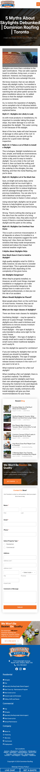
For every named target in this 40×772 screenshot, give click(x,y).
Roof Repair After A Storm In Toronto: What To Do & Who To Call (24, 426)
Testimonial (8, 741)
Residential (10, 544)
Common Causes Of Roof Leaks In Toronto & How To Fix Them (23, 435)
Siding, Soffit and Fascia (12, 699)
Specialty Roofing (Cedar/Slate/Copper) (17, 686)
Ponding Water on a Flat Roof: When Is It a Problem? (22, 408)
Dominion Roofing (16, 36)
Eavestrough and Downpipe (13, 696)
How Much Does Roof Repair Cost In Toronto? (23, 444)
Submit (20, 607)
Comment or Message (11, 589)
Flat (6, 683)
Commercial (10, 547)
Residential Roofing (27, 447)
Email (6, 520)
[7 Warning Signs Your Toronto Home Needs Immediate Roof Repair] (7, 454)
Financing (8, 734)
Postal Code (7, 583)
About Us (7, 731)
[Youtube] (24, 669)
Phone (6, 530)
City (5, 576)
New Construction (10, 692)
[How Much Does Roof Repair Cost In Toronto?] (7, 445)
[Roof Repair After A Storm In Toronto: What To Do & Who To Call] (7, 427)
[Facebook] (16, 669)
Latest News (25, 36)
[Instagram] (20, 669)
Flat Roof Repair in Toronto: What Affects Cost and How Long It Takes (24, 417)
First (5, 513)
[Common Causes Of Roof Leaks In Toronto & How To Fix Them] (7, 436)
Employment (8, 744)
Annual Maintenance (11, 721)
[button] (38, 4)
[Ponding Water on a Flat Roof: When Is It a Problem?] (7, 409)
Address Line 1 (8, 561)
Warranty (7, 738)
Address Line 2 (8, 568)
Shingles (7, 680)
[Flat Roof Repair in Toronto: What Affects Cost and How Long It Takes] (7, 418)
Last (22, 513)
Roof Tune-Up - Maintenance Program (16, 689)
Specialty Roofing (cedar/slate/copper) (16, 715)
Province (23, 576)
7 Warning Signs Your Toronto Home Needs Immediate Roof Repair (24, 453)
